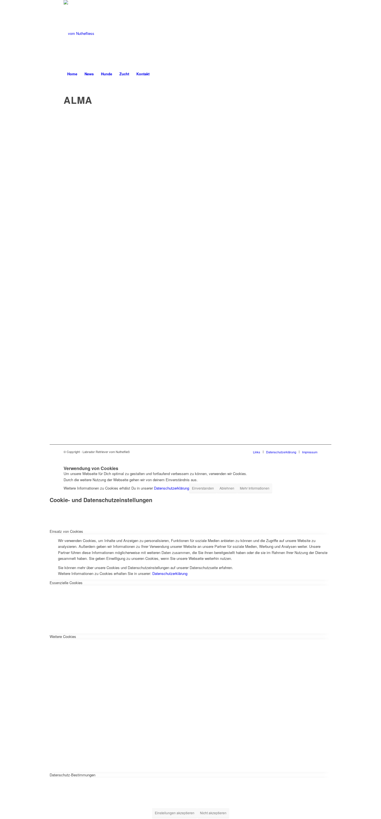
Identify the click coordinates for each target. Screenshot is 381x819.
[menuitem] (72, 74)
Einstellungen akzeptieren (174, 812)
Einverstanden (203, 488)
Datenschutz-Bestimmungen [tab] (72, 774)
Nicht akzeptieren (213, 812)
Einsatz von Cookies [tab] (66, 531)
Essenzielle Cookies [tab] (66, 582)
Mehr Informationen (254, 488)
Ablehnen (227, 488)
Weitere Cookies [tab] (63, 636)
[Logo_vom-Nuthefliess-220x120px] (79, 33)
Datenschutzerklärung (171, 488)
